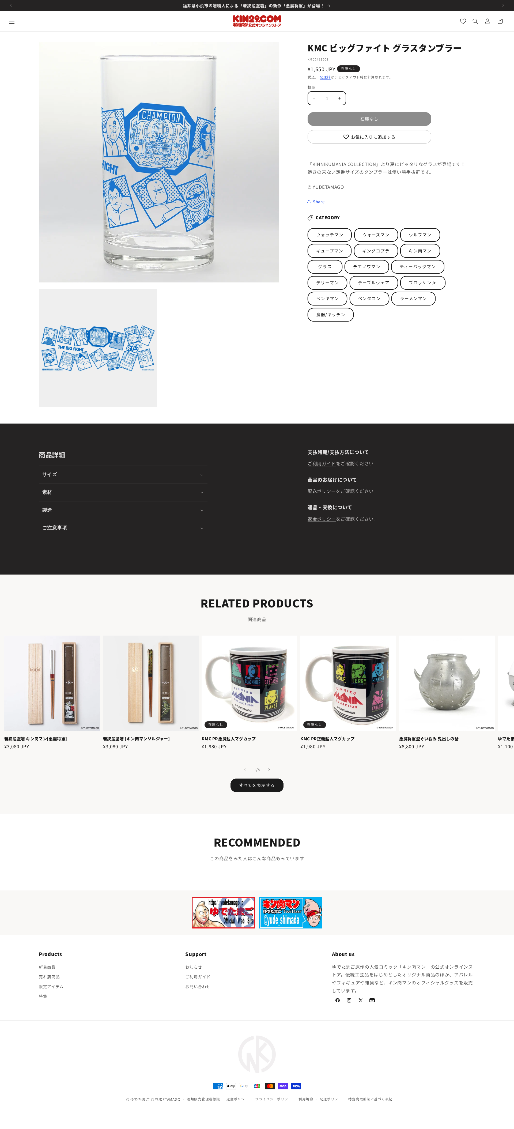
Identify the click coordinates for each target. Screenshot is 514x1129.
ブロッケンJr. (423, 283)
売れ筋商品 (49, 976)
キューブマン (329, 251)
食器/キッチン (330, 314)
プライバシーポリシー (273, 1098)
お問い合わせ (197, 986)
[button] (12, 21)
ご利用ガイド (322, 463)
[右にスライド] (269, 770)
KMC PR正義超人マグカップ (327, 738)
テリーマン (327, 283)
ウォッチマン (329, 235)
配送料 (325, 77)
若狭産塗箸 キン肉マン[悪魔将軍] (35, 738)
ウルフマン (420, 235)
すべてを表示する (257, 785)
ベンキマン (327, 298)
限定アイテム (51, 986)
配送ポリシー (322, 491)
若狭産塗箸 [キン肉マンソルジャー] (136, 738)
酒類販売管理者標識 (203, 1098)
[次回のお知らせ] (503, 5)
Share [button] (318, 201)
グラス (325, 266)
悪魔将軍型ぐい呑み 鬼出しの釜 (429, 738)
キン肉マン (420, 251)
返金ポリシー (322, 519)
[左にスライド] (245, 770)
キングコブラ (376, 251)
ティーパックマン (418, 266)
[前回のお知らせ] (11, 5)
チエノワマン (366, 266)
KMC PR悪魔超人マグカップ (229, 738)
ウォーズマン (376, 235)
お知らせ (193, 967)
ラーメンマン (413, 298)
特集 (43, 996)
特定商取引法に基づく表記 (370, 1098)
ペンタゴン (369, 298)
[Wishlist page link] (463, 21)
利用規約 (305, 1098)
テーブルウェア (374, 283)
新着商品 (47, 967)
